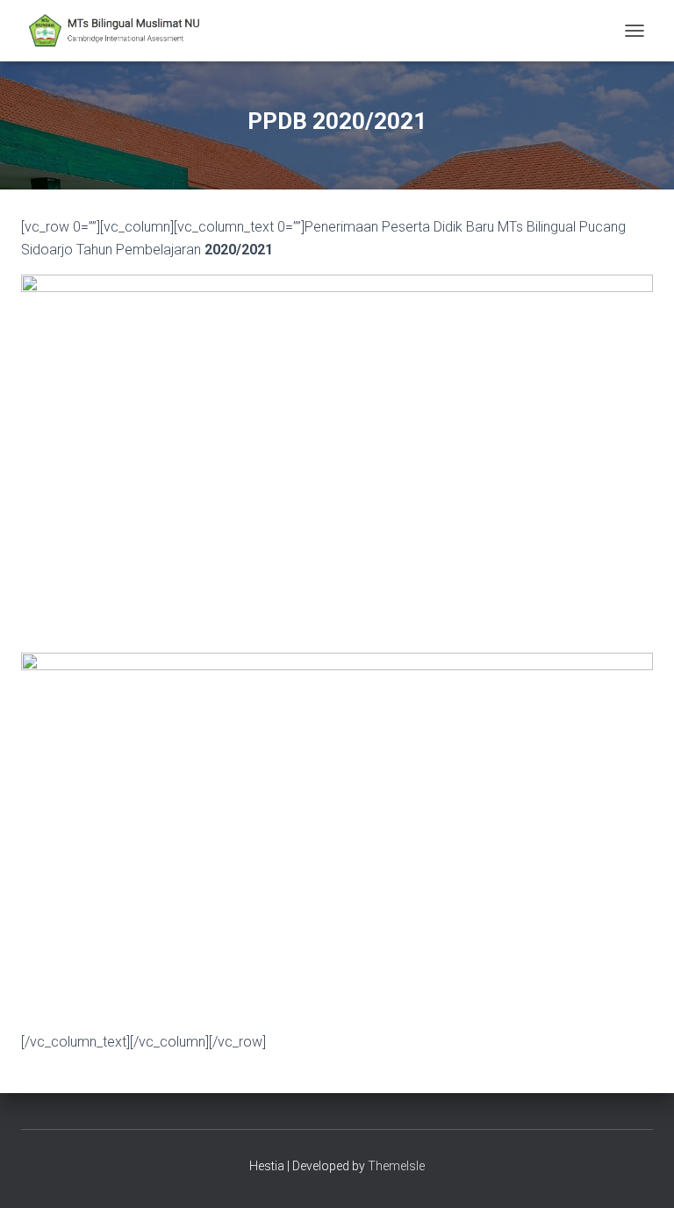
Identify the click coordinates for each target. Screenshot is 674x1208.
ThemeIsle (396, 1166)
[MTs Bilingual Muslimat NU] (123, 31)
